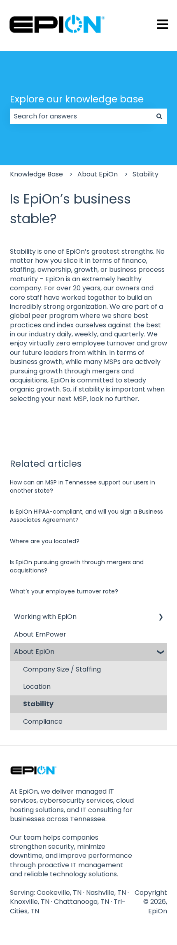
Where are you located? (44, 541)
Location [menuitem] (37, 686)
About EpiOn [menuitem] (34, 651)
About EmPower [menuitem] (40, 634)
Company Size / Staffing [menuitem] (62, 669)
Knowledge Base (36, 174)
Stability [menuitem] (38, 704)
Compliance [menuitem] (43, 721)
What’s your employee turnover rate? (64, 591)
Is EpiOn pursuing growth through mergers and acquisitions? (77, 566)
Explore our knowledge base (77, 99)
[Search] (159, 116)
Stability (145, 174)
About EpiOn (97, 174)
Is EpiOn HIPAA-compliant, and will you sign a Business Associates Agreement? (86, 515)
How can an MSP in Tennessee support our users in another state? (82, 486)
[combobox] (80, 116)
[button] (160, 617)
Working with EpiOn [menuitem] (45, 616)
